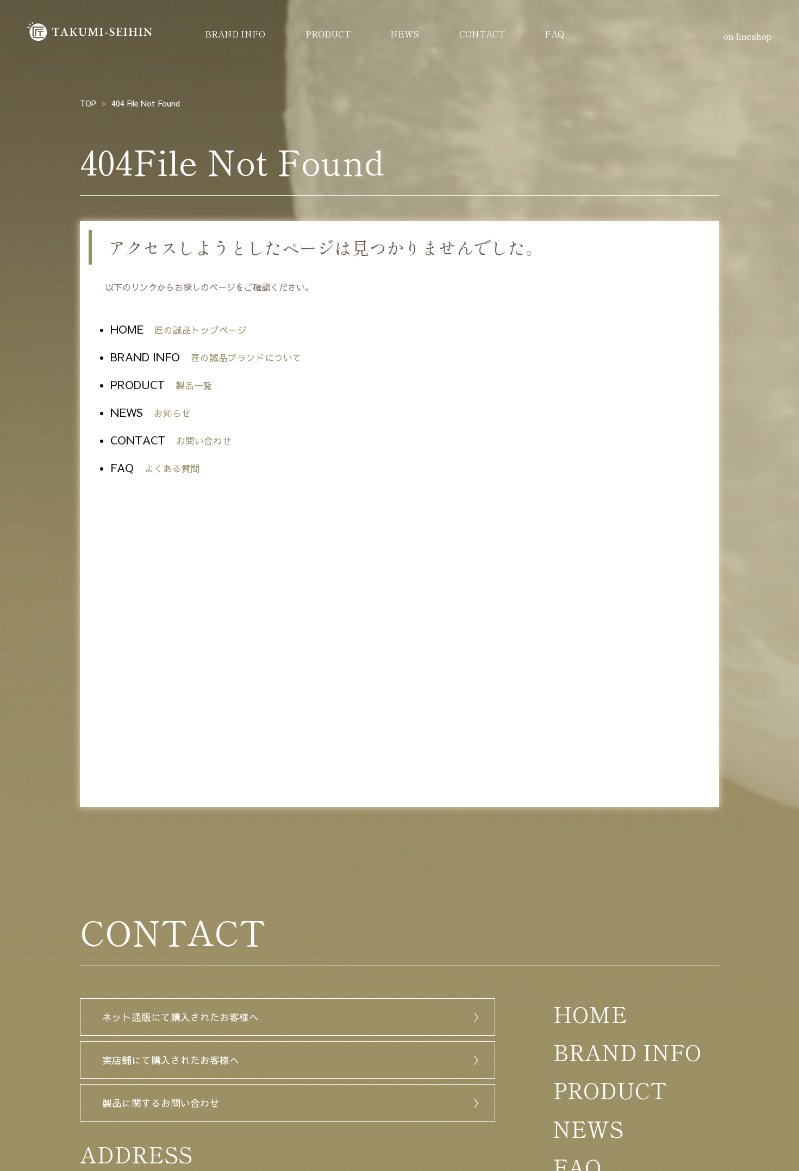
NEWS (404, 33)
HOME (178, 329)
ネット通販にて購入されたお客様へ (180, 1017)
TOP (88, 103)
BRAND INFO (235, 33)
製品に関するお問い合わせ (161, 1103)
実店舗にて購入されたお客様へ (170, 1060)
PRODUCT (328, 33)
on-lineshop (747, 35)
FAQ (554, 33)
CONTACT (482, 33)
